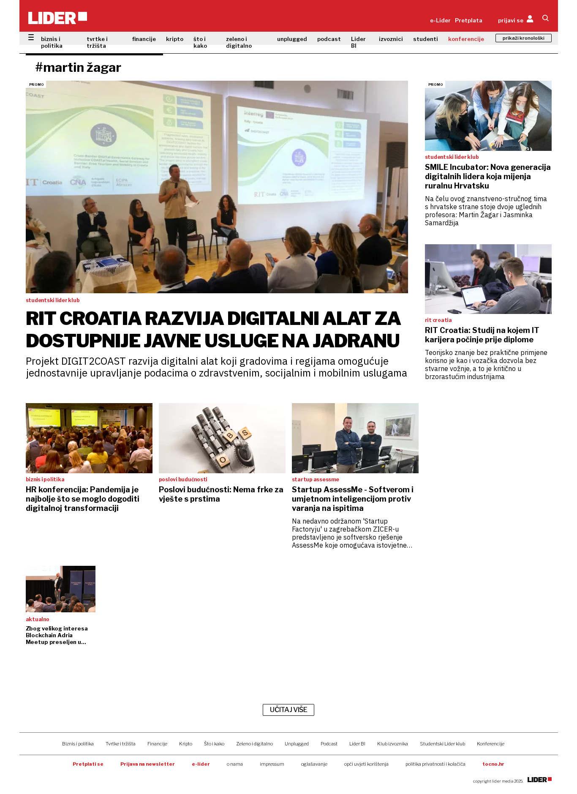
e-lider (201, 764)
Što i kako (214, 744)
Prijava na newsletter (147, 764)
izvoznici (391, 38)
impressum (272, 764)
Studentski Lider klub (442, 744)
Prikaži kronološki (523, 38)
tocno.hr (493, 764)
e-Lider (440, 20)
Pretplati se (88, 764)
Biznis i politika (78, 744)
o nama (235, 764)
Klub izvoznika (392, 744)
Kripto (185, 744)
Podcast (329, 744)
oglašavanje (314, 764)
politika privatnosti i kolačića (435, 764)
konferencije (466, 38)
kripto (174, 38)
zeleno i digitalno (239, 42)
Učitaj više (288, 710)
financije (144, 38)
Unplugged (297, 744)
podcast (329, 38)
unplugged (292, 38)
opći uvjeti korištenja (366, 764)
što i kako (200, 42)
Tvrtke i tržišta (121, 744)
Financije (157, 744)
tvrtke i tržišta (97, 42)
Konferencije (490, 744)
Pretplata (468, 20)
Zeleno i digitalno (254, 744)
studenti (425, 38)
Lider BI (358, 42)
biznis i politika (52, 42)
